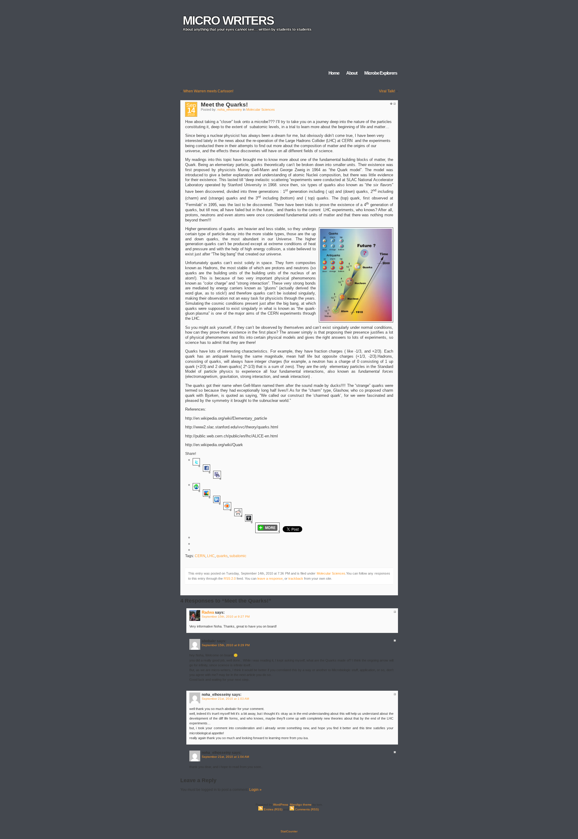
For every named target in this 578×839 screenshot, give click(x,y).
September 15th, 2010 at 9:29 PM (226, 645)
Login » (255, 790)
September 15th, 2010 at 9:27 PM (226, 616)
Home (333, 73)
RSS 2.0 (230, 578)
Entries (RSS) (272, 809)
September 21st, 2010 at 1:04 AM (225, 756)
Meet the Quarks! (224, 104)
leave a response (270, 578)
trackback (295, 578)
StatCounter (289, 831)
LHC (211, 556)
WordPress (280, 804)
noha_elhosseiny (229, 109)
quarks (222, 556)
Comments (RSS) (306, 809)
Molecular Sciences (260, 109)
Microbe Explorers (380, 73)
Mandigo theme (301, 804)
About (351, 73)
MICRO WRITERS (228, 20)
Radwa (208, 612)
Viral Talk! (387, 91)
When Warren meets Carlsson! (208, 91)
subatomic (237, 556)
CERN (200, 556)
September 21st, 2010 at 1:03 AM (225, 698)
